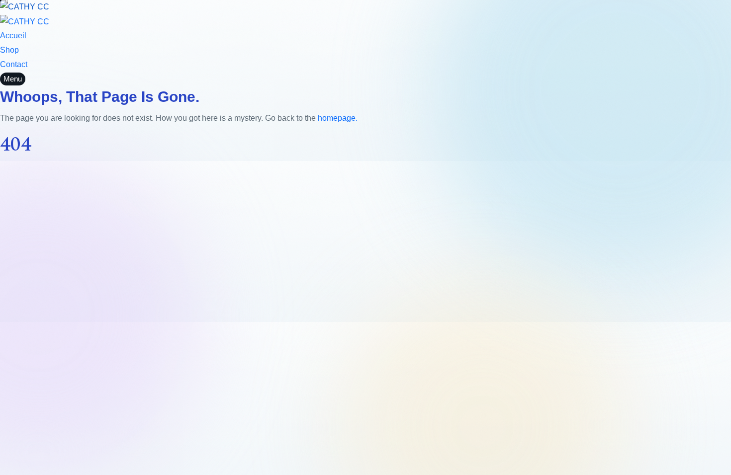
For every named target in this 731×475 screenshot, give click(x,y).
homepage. (338, 118)
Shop (9, 50)
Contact (13, 64)
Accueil (13, 35)
